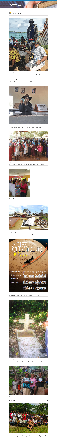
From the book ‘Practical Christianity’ (15, 79)
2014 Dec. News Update (12, 396)
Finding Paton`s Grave (12, 359)
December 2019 (11, 125)
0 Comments (14, 76)
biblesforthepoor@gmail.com (17, 0)
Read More (47, 76)
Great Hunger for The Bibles (13, 198)
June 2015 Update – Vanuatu (13, 232)
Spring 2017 (11, 162)
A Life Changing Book (12, 293)
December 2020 (11, 72)
